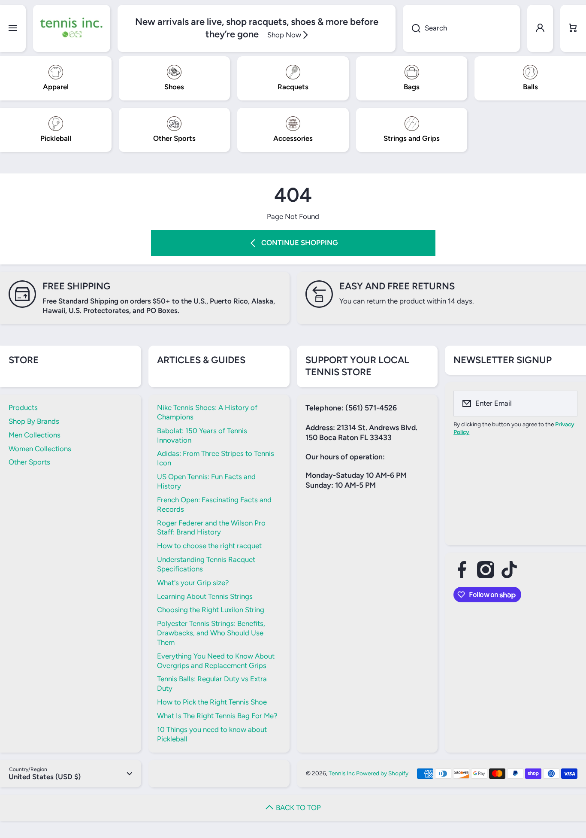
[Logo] (71, 28)
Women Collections (40, 448)
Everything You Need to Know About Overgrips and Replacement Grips (216, 661)
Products (23, 407)
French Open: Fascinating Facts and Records (214, 504)
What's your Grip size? (193, 582)
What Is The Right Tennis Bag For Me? (217, 715)
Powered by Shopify (382, 773)
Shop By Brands (34, 421)
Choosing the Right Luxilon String (210, 609)
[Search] (411, 28)
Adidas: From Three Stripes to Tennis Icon (215, 458)
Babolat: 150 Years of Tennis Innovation (202, 435)
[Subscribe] (565, 403)
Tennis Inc (342, 773)
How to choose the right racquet (209, 545)
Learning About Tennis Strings (205, 596)
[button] (573, 28)
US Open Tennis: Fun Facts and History (206, 481)
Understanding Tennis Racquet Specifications (206, 564)
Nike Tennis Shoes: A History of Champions (207, 412)
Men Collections (34, 435)
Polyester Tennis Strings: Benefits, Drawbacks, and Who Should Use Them (211, 633)
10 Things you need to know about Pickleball (212, 734)
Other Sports (29, 462)
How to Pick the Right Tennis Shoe (212, 702)
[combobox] (461, 28)
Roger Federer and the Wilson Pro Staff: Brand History (211, 528)
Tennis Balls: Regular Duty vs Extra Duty (212, 683)
